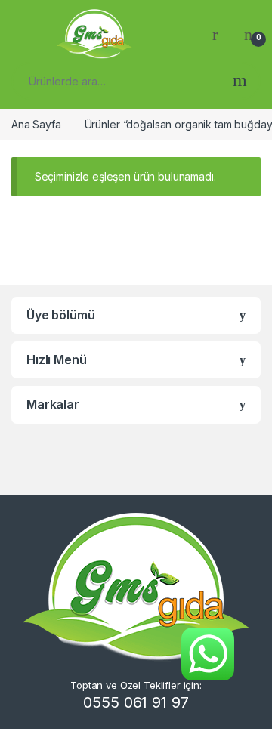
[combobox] (117, 80)
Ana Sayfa (36, 124)
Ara (240, 80)
